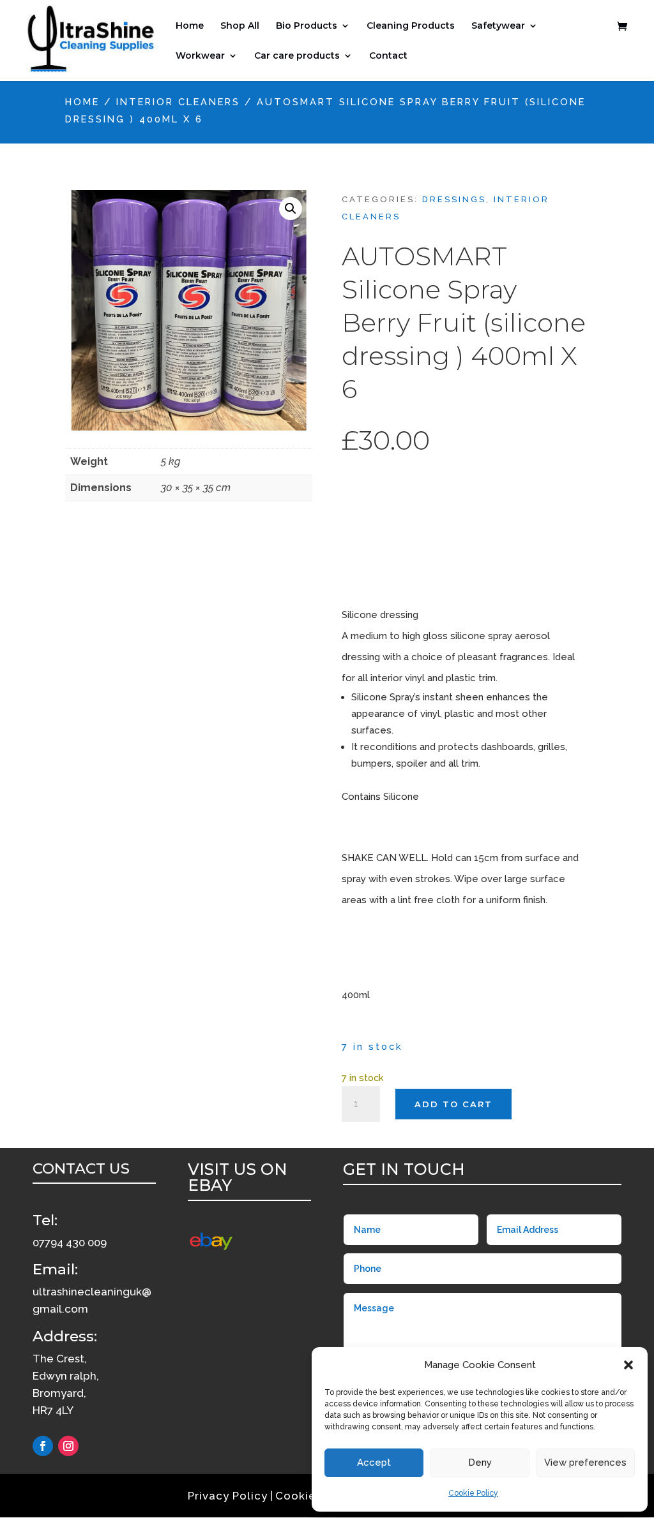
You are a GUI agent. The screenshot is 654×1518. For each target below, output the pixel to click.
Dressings (454, 199)
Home (190, 26)
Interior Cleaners (178, 101)
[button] (628, 1365)
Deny (480, 1462)
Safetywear (498, 26)
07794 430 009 (70, 1242)
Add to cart (453, 1104)
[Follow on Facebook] (43, 1446)
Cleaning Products (411, 26)
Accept (374, 1462)
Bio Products (306, 26)
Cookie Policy (473, 1493)
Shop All (239, 26)
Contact (388, 56)
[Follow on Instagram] (68, 1446)
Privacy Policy (228, 1495)
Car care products (297, 56)
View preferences (585, 1462)
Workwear (200, 56)
